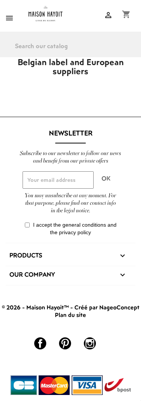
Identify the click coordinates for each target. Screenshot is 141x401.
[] (138, 51)
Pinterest (65, 343)
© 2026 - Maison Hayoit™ (36, 307)
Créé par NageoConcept (106, 307)
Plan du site (70, 315)
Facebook (40, 343)
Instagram (90, 343)
